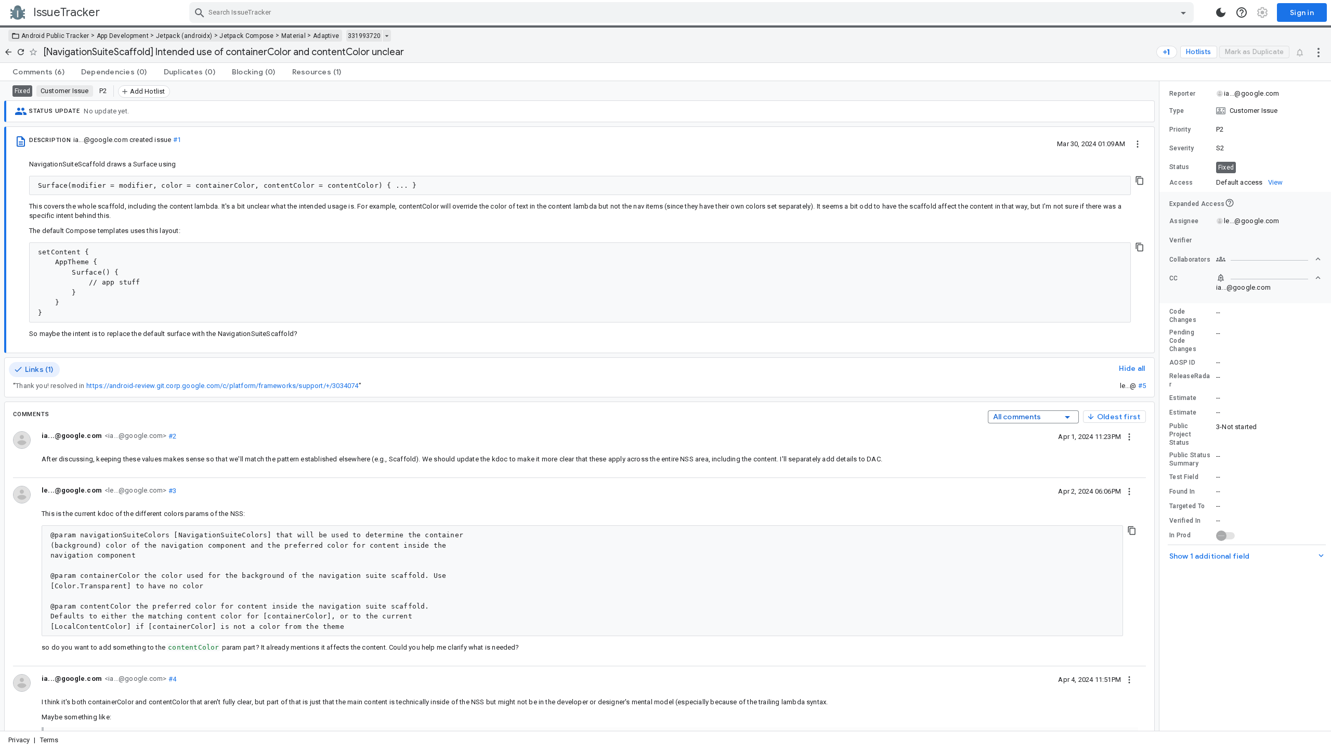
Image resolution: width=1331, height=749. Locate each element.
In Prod (1180, 535)
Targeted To (1187, 506)
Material (293, 36)
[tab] (38, 72)
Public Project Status (1180, 434)
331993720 (364, 36)
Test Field (1183, 477)
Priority (1180, 129)
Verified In (1184, 520)
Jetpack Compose (246, 36)
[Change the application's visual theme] (1220, 12)
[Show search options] (1183, 12)
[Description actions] (1137, 143)
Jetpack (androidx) (184, 36)
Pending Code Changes (1182, 341)
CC (1173, 278)
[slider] (1161, 406)
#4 (171, 678)
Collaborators (1189, 259)
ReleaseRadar (1189, 380)
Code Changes (1182, 316)
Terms (49, 740)
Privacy (19, 740)
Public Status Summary (1189, 459)
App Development (123, 36)
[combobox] (692, 12)
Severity (1181, 148)
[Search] (199, 12)
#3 (171, 490)
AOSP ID (1182, 362)
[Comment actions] (1129, 436)
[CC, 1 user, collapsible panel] (1268, 277)
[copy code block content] (1139, 180)
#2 (171, 436)
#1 (177, 140)
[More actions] (1318, 52)
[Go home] (8, 52)
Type (1176, 110)
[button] (1245, 111)
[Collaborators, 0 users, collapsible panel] (1268, 259)
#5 (1142, 386)
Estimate (1182, 398)
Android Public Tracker (55, 36)
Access (1181, 182)
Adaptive (326, 36)
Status (1179, 167)
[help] (1241, 12)
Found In (1182, 491)
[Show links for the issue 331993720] (386, 36)
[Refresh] (21, 52)
